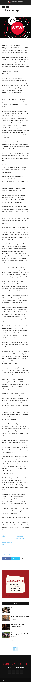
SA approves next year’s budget (19, 607)
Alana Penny (4, 554)
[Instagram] (13, 672)
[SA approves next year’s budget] (6, 610)
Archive (3, 7)
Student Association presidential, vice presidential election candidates (19, 537)
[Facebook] (9, 672)
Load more (14, 640)
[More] (22, 558)
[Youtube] (21, 672)
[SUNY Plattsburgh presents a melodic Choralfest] (6, 627)
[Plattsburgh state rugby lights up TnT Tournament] (6, 635)
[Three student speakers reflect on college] (6, 618)
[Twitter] (17, 672)
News (7, 7)
